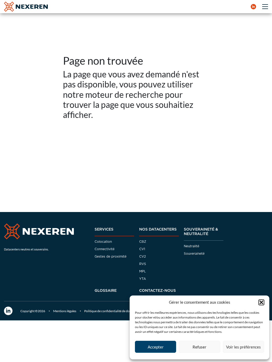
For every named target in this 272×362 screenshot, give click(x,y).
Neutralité (191, 246)
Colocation (103, 241)
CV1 (142, 249)
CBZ (142, 241)
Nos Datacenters (158, 229)
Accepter (156, 347)
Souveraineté (194, 253)
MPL (142, 271)
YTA (142, 278)
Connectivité (104, 249)
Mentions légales (64, 311)
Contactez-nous (157, 291)
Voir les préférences (243, 347)
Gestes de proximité (110, 256)
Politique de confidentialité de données (111, 311)
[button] (261, 302)
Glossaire (106, 291)
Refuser (199, 347)
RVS (142, 264)
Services (104, 229)
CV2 (142, 256)
